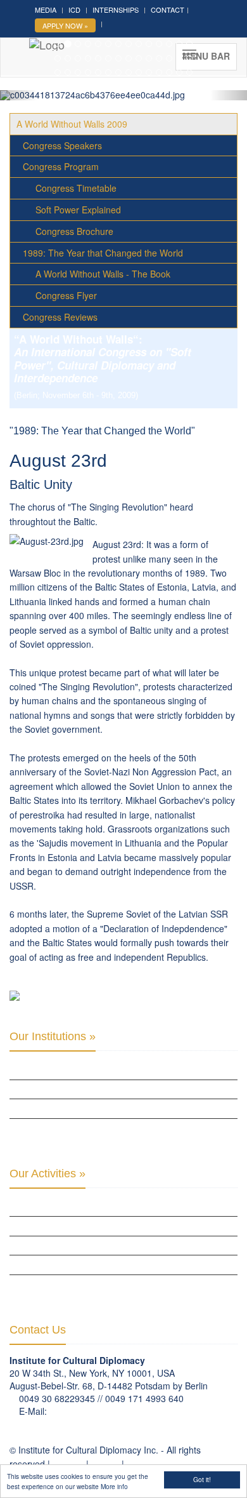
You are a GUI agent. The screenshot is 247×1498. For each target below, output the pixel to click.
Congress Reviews (60, 317)
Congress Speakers (62, 145)
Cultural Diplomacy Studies (65, 1206)
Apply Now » (65, 25)
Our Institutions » (53, 1036)
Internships (115, 9)
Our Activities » (48, 1173)
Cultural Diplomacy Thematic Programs (88, 1264)
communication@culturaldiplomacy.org (126, 1411)
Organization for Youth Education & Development (109, 1108)
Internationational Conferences (75, 1284)
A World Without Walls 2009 (71, 123)
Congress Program (61, 166)
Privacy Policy (154, 1463)
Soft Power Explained (78, 209)
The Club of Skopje (47, 1089)
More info (114, 1486)
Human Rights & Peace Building (69, 1245)
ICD (74, 9)
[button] (18, 95)
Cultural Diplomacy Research (69, 1225)
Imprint (105, 1463)
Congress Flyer (66, 295)
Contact (167, 9)
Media (45, 9)
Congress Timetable (76, 188)
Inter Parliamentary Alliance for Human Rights (103, 1069)
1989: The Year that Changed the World (103, 252)
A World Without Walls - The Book (102, 273)
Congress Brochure (74, 231)
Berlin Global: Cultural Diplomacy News (89, 1128)
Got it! (202, 1479)
